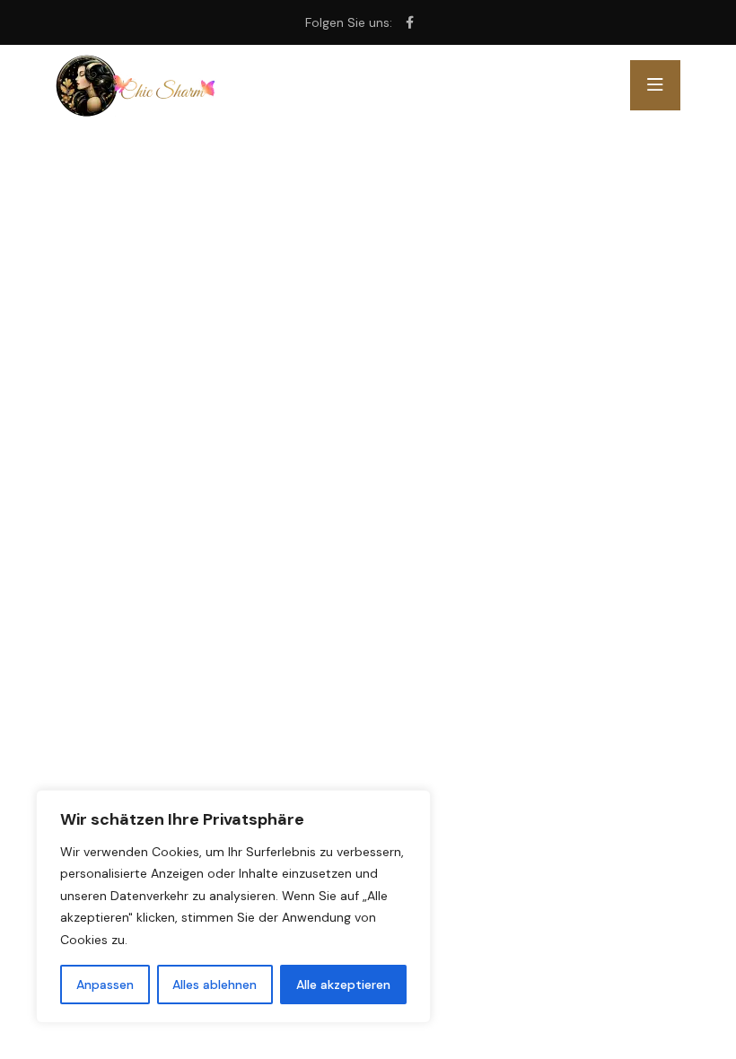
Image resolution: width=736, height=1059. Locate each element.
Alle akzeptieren (343, 984)
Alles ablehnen (214, 984)
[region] (233, 907)
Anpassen (105, 984)
